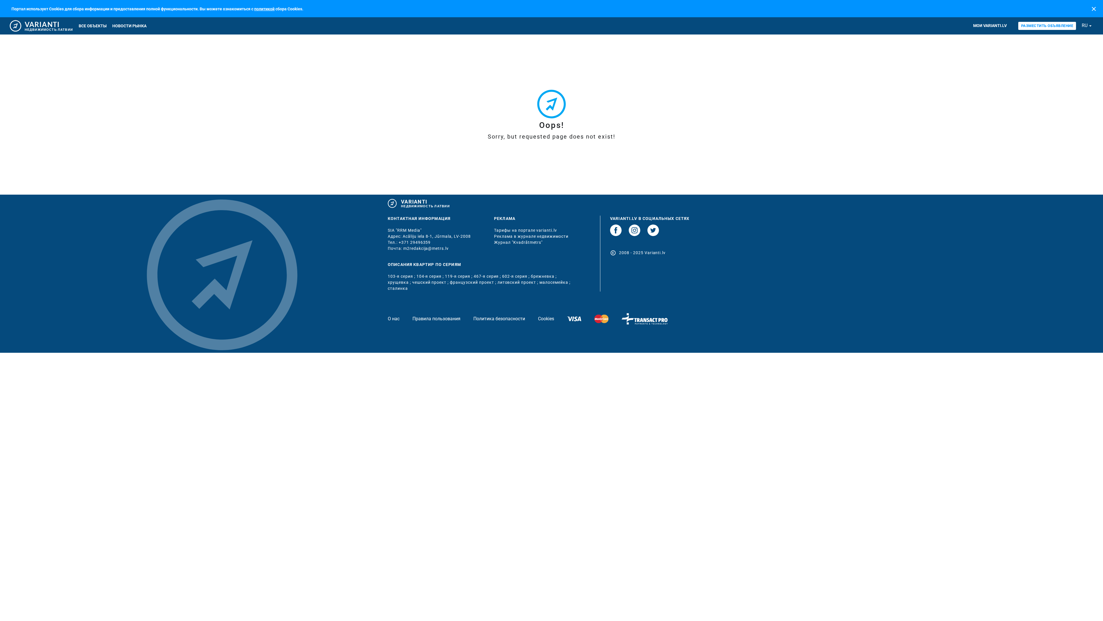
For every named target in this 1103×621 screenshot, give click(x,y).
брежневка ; (544, 276)
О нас (394, 318)
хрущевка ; (400, 282)
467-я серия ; (488, 276)
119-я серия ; (459, 276)
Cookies (546, 318)
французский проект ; (473, 282)
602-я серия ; (516, 276)
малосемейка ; (554, 282)
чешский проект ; (431, 282)
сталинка (398, 288)
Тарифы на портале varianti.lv (525, 230)
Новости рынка (129, 26)
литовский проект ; (518, 282)
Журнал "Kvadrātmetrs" (518, 242)
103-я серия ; (402, 276)
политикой (264, 9)
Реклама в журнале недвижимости (531, 236)
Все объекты (93, 26)
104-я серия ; (430, 276)
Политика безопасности (499, 318)
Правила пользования (436, 318)
